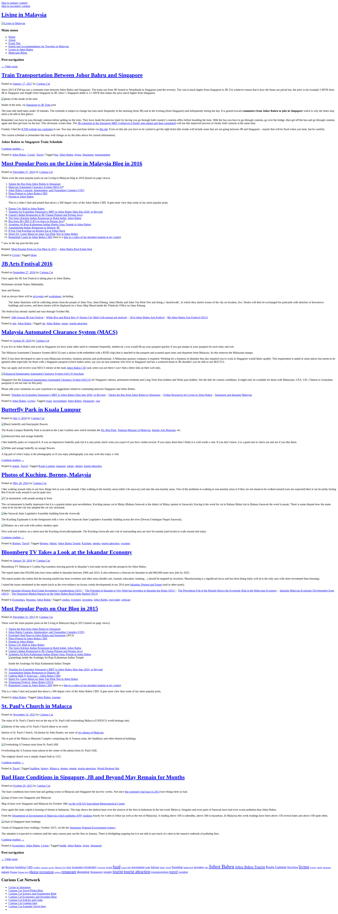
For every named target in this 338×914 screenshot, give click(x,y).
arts (14, 323)
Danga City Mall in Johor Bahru (26, 208)
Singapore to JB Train (38, 104)
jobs (206, 867)
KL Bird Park (108, 430)
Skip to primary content (14, 2)
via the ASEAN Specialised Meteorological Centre (96, 803)
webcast (125, 599)
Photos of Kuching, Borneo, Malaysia (46, 474)
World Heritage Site (108, 768)
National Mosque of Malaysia (134, 430)
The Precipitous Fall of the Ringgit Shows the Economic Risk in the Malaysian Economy (227, 590)
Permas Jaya (23, 872)
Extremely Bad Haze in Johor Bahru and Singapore (37, 635)
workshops (55, 296)
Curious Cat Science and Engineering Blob (32, 893)
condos (66, 599)
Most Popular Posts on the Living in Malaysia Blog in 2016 (71, 163)
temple (73, 768)
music (65, 323)
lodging (313, 868)
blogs (34, 255)
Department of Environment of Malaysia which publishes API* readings (52, 815)
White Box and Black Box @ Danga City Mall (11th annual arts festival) (86, 317)
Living (31, 154)
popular (56, 697)
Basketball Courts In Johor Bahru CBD (30, 237)
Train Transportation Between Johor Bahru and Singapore (72, 75)
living (78, 154)
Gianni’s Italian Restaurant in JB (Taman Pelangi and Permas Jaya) (45, 214)
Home (11, 36)
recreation (46, 872)
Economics (18, 599)
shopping (83, 872)
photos (79, 466)
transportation (102, 154)
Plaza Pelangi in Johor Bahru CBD (27, 193)
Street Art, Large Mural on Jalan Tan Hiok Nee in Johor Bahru (43, 233)
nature (15, 466)
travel (173, 872)
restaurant (68, 872)
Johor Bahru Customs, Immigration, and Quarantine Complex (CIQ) (46, 190)
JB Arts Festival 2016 (26, 263)
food (116, 867)
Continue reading (12, 148)
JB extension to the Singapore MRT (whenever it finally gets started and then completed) (127, 123)
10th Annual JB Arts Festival (27, 317)
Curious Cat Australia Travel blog (27, 906)
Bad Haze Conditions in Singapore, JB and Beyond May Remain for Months (93, 777)
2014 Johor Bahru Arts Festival (147, 317)
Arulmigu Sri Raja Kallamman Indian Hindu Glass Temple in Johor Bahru (49, 224)
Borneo (16, 543)
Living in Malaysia (23, 14)
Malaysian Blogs (17, 52)
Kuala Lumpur (47, 466)
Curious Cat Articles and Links (25, 900)
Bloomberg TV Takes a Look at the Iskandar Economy (66, 552)
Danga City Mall (63, 867)
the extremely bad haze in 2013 (142, 791)
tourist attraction (78, 323)
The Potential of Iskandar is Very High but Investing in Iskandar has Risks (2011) (130, 590)
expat (49, 400)
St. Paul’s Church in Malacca (36, 706)
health (63, 845)
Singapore (88, 154)
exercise (101, 867)
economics (78, 867)
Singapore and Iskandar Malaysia (233, 394)
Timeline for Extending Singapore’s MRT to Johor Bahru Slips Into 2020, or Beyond (55, 211)
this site (103, 129)
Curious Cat (43, 83)
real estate (114, 599)
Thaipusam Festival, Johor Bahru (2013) (30, 682)
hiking (53, 543)
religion (57, 872)
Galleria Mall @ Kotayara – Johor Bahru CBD (34, 675)
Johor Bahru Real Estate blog (76, 249)
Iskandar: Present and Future (146, 584)
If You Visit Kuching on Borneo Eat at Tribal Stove (36, 230)
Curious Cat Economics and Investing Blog (32, 896)
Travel (39, 154)
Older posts (9, 66)
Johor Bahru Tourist (69, 543)
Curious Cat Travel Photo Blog (25, 890)
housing (177, 867)
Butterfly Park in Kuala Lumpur (41, 409)
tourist (118, 871)
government (59, 400)
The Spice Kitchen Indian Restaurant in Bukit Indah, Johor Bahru (44, 218)
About (11, 40)
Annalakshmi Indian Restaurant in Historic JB (34, 227)
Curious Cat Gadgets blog (22, 903)
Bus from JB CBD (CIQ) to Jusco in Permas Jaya (36, 221)
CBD (30, 867)
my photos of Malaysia (91, 732)
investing (87, 599)
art (43, 323)
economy (76, 599)
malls (319, 867)
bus (56, 154)
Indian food (188, 867)
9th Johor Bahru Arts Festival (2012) (187, 317)
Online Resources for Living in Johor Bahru (187, 394)
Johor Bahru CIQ (76, 367)
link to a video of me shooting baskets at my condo (92, 237)
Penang (13, 872)
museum (60, 466)
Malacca (54, 768)
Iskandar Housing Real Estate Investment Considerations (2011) (46, 590)
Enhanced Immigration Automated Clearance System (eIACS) (56, 379)
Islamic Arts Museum (164, 430)
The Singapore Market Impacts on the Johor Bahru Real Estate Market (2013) (55, 593)
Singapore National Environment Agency (92, 827)
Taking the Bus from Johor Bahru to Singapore (34, 183)
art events (38, 296)
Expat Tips (14, 43)
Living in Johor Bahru (20, 49)
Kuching (86, 543)
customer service (47, 868)
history (44, 768)
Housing (31, 599)
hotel (168, 867)
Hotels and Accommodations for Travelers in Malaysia (38, 46)
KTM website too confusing (37, 129)
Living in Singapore (19, 887)
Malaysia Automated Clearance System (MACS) (35, 187)
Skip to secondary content (15, 6)
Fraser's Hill (126, 868)
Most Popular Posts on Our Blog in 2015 (34, 249)
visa (98, 400)
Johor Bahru (19, 154)
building (34, 768)
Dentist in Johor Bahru (21, 196)
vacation (125, 543)
